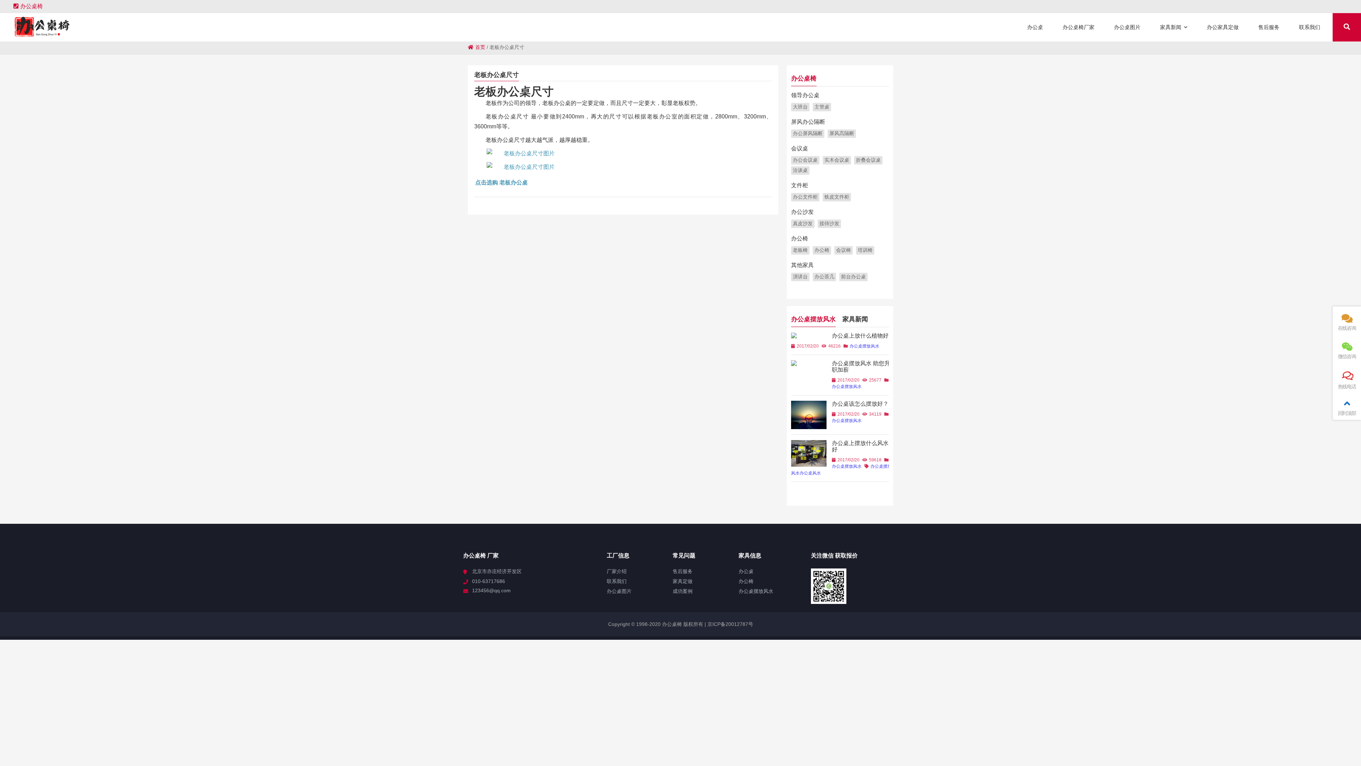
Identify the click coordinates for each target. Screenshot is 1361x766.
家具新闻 (855, 319)
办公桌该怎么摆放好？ (860, 404)
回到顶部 (1347, 413)
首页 (480, 47)
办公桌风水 (810, 473)
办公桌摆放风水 (813, 319)
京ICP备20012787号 (729, 624)
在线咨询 (1347, 328)
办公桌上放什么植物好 (860, 336)
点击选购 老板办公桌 (501, 182)
